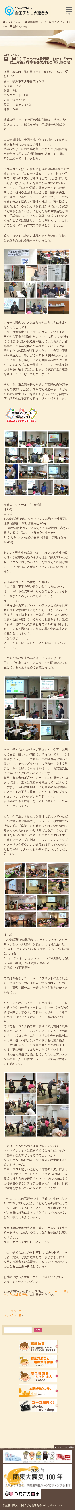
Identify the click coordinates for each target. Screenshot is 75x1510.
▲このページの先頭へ (64, 1447)
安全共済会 (38, 1361)
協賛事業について (37, 22)
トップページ (13, 1311)
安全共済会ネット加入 (38, 1376)
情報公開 (38, 1346)
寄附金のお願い (14, 22)
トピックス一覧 (12, 1315)
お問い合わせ (20, 26)
